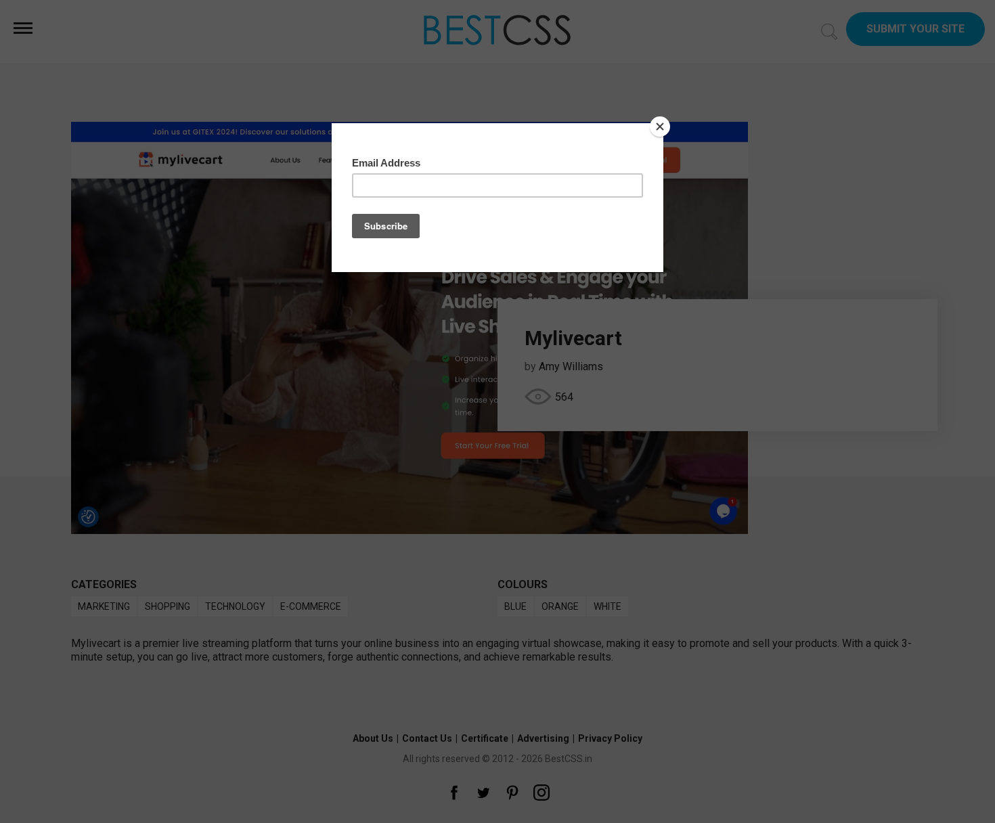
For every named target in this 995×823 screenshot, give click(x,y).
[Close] (660, 126)
